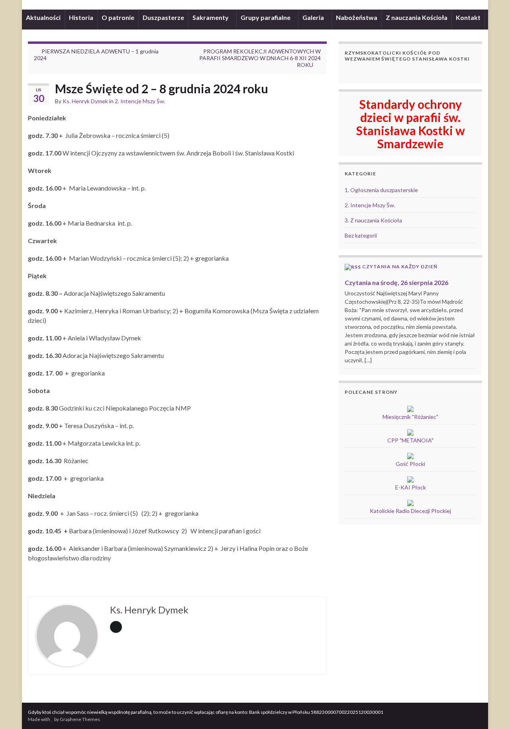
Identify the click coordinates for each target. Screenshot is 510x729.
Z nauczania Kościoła (416, 17)
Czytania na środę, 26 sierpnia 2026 (396, 282)
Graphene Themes (80, 719)
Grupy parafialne (266, 17)
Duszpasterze (163, 17)
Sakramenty (211, 17)
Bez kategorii (361, 235)
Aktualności (43, 17)
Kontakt (468, 17)
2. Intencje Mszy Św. (140, 101)
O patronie (118, 17)
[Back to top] (492, 711)
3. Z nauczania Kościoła (373, 220)
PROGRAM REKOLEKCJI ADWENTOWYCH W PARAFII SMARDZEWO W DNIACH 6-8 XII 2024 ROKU (260, 58)
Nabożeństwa (356, 17)
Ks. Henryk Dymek (85, 101)
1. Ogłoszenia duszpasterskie (381, 190)
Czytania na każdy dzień (399, 266)
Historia (81, 17)
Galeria (313, 17)
